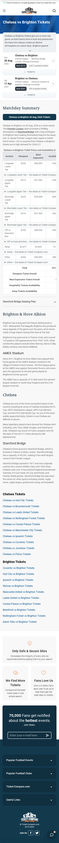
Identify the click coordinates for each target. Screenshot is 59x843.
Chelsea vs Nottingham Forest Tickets (24, 518)
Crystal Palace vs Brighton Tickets (22, 603)
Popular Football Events (19, 760)
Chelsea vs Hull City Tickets (18, 500)
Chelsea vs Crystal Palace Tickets (21, 524)
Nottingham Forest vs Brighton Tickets (24, 615)
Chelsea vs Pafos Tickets (17, 554)
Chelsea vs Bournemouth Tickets (21, 506)
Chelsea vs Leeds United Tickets (20, 512)
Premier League (15, 128)
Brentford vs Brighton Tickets (19, 609)
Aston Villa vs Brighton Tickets (20, 621)
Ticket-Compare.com (18, 786)
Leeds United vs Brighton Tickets (21, 597)
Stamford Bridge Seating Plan (19, 301)
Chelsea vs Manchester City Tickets (22, 530)
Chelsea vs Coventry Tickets (18, 542)
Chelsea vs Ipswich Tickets (18, 536)
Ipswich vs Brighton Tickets (18, 579)
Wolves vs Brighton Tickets (18, 585)
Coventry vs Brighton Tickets (18, 568)
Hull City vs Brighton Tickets (18, 573)
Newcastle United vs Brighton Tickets (23, 591)
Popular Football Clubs (19, 773)
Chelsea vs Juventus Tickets (18, 548)
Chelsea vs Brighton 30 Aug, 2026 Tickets (29, 117)
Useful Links (13, 799)
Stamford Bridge (26, 132)
